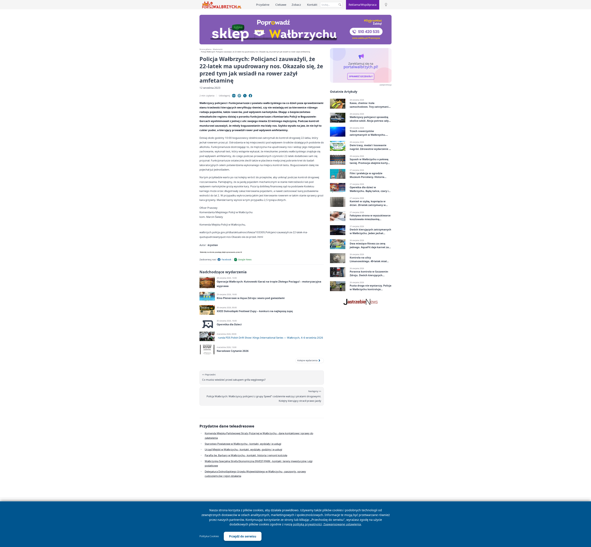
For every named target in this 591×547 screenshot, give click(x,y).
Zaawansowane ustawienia (342, 524)
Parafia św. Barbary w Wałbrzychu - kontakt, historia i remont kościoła (246, 455)
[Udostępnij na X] (245, 96)
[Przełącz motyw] (386, 4)
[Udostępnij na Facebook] (250, 96)
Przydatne (262, 4)
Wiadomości (218, 49)
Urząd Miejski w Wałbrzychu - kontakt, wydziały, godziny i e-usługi (243, 449)
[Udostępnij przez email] (239, 96)
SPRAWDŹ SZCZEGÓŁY (361, 76)
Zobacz (296, 4)
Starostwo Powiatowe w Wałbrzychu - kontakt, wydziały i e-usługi (243, 443)
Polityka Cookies (209, 536)
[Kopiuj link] (234, 96)
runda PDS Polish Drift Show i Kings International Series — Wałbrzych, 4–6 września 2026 (270, 337)
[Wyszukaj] (340, 4)
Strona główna (205, 49)
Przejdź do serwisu (242, 536)
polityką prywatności (307, 524)
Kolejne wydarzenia (307, 360)
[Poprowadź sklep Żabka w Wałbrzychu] (295, 29)
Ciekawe (280, 4)
